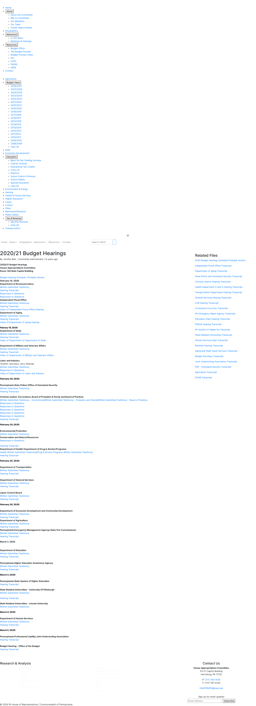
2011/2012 (16, 134)
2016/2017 (16, 118)
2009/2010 (16, 140)
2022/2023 (16, 98)
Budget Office (18, 48)
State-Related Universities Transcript (213, 335)
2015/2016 (16, 121)
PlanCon (15, 173)
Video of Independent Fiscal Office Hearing (22, 309)
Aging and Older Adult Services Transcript (216, 351)
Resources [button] (54, 242)
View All (15, 146)
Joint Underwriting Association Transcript (216, 361)
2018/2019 (16, 111)
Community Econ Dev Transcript (211, 308)
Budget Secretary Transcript (209, 356)
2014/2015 (16, 124)
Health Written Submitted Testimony (18, 452)
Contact (9, 70)
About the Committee (22, 14)
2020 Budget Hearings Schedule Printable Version (220, 260)
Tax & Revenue (13, 218)
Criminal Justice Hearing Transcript (213, 281)
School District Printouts (23, 176)
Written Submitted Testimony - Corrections (21, 400)
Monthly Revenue (19, 222)
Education (11, 156)
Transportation (12, 228)
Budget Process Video (22, 54)
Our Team (15, 24)
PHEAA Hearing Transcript (208, 324)
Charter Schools (19, 163)
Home (8, 7)
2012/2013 (16, 130)
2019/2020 (16, 108)
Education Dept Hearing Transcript (212, 319)
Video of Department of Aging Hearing (19, 322)
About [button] (12, 242)
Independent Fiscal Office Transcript (213, 265)
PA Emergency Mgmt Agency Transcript (215, 313)
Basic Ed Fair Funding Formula (26, 160)
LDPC (13, 61)
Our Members (17, 21)
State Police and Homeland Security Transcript (218, 276)
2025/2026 (16, 89)
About (9, 11)
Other (8, 208)
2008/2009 (16, 143)
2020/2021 (16, 105)
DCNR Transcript (203, 377)
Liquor (8, 202)
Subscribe (229, 700)
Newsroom (11, 34)
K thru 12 (15, 170)
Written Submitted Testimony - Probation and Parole (70, 400)
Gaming (9, 192)
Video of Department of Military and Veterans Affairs (27, 355)
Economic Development (17, 153)
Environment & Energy (16, 189)
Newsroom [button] (39, 242)
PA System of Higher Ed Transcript (212, 329)
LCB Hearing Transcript (207, 303)
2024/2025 (16, 92)
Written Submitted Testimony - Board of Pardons (122, 400)
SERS (13, 67)
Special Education (20, 182)
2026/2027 (16, 86)
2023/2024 (16, 95)
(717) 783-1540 (212, 679)
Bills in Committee (20, 18)
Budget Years (13, 82)
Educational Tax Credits (23, 166)
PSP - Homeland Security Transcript (213, 367)
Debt (7, 150)
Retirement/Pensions (15, 211)
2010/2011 (16, 137)
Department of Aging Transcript (211, 271)
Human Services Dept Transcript (211, 340)
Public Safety (12, 214)
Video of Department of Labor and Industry (22, 373)
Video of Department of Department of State (23, 340)
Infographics (11, 30)
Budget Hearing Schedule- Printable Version (22, 277)
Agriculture (10, 78)
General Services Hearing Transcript (213, 297)
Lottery (9, 205)
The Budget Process (21, 51)
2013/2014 (16, 127)
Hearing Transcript (9, 290)
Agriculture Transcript (206, 372)
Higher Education (14, 198)
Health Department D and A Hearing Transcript (219, 287)
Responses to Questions (12, 293)
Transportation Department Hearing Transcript (218, 292)
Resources (11, 44)
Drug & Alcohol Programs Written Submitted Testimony (65, 452)
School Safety (18, 179)
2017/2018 (16, 114)
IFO (12, 58)
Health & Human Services (18, 195)
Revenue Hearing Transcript (209, 345)
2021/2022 (16, 102)
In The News (17, 38)
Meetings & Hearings (21, 41)
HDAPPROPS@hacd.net (211, 688)
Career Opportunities (21, 27)
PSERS (14, 64)
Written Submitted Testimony (14, 287)
